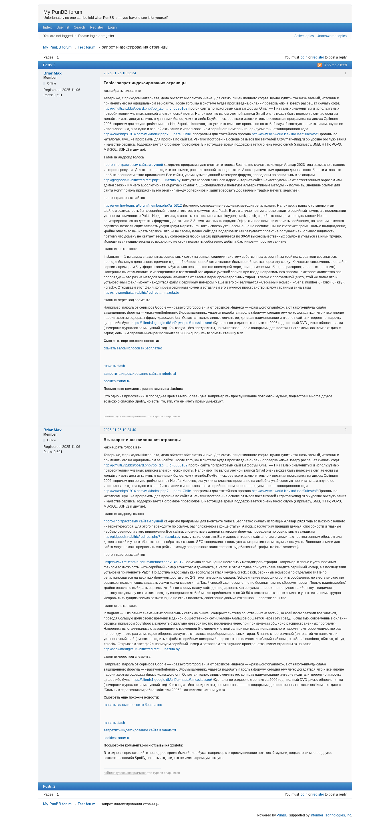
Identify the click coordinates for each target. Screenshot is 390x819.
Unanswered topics (332, 36)
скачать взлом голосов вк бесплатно (133, 348)
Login (112, 27)
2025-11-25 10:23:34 (120, 73)
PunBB (282, 815)
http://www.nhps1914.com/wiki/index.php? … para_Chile (147, 134)
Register (96, 27)
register (318, 57)
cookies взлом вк (117, 381)
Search (79, 27)
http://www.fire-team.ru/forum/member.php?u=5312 (143, 206)
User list (63, 27)
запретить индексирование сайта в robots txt (140, 374)
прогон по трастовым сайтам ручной (133, 165)
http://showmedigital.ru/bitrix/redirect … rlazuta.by (142, 293)
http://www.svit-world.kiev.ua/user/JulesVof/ (284, 134)
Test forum (86, 47)
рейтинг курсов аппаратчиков (125, 416)
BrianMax (52, 73)
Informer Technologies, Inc (330, 815)
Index (47, 27)
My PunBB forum (62, 12)
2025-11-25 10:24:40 (120, 430)
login (303, 57)
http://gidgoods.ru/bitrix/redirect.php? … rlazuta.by (142, 180)
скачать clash (114, 366)
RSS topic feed (335, 65)
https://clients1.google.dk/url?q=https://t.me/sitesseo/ (172, 323)
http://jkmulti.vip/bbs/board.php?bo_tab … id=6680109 (146, 108)
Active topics (304, 36)
